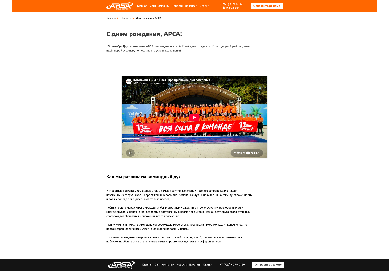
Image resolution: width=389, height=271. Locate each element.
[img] (119, 6)
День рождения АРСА (148, 18)
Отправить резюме (266, 6)
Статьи (204, 6)
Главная (142, 6)
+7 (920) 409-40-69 (231, 4)
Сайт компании (159, 6)
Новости (177, 6)
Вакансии (191, 6)
